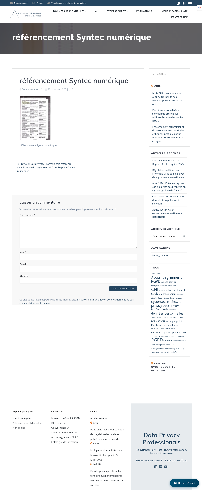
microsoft (168, 324)
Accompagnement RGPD (166, 279)
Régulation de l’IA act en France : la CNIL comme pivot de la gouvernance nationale (168, 173)
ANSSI (96, 443)
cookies (156, 293)
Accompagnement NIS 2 (64, 437)
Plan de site (18, 427)
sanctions (168, 340)
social (176, 341)
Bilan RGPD (172, 286)
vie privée (172, 352)
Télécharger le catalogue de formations (68, 3)
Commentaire (27, 215)
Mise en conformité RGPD (65, 418)
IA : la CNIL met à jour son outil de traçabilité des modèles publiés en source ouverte (107, 434)
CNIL (157, 86)
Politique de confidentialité (27, 423)
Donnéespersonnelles (159, 317)
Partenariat (157, 332)
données (172, 310)
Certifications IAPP (175, 11)
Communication (30, 89)
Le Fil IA (97, 464)
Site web (24, 275)
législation (156, 324)
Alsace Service (168, 281)
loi (180, 321)
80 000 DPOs (155, 274)
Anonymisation (157, 286)
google (175, 321)
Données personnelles (68, 11)
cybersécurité (162, 301)
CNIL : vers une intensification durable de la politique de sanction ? (168, 200)
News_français (160, 255)
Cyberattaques (163, 298)
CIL (178, 286)
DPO (171, 317)
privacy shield (179, 332)
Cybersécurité (116, 11)
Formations (144, 11)
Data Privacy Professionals (165, 307)
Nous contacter (21, 3)
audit (165, 286)
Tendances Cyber (171, 348)
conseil (165, 289)
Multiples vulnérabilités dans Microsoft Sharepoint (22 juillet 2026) (106, 455)
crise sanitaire (170, 293)
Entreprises (178, 317)
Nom (23, 252)
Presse (40, 3)
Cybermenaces (176, 298)
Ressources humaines (177, 336)
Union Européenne (158, 352)
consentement (177, 289)
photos (168, 332)
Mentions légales (21, 418)
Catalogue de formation (64, 442)
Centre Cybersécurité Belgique (163, 367)
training (181, 348)
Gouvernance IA (60, 427)
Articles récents (98, 418)
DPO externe (58, 423)
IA (95, 11)
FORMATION (158, 321)
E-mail (24, 264)
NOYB (173, 329)
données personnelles (167, 313)
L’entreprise (179, 17)
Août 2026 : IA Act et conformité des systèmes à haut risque (167, 213)
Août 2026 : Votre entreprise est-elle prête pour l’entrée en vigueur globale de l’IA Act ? (169, 187)
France (168, 321)
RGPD (157, 340)
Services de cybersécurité (65, 432)
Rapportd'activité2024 (159, 336)
